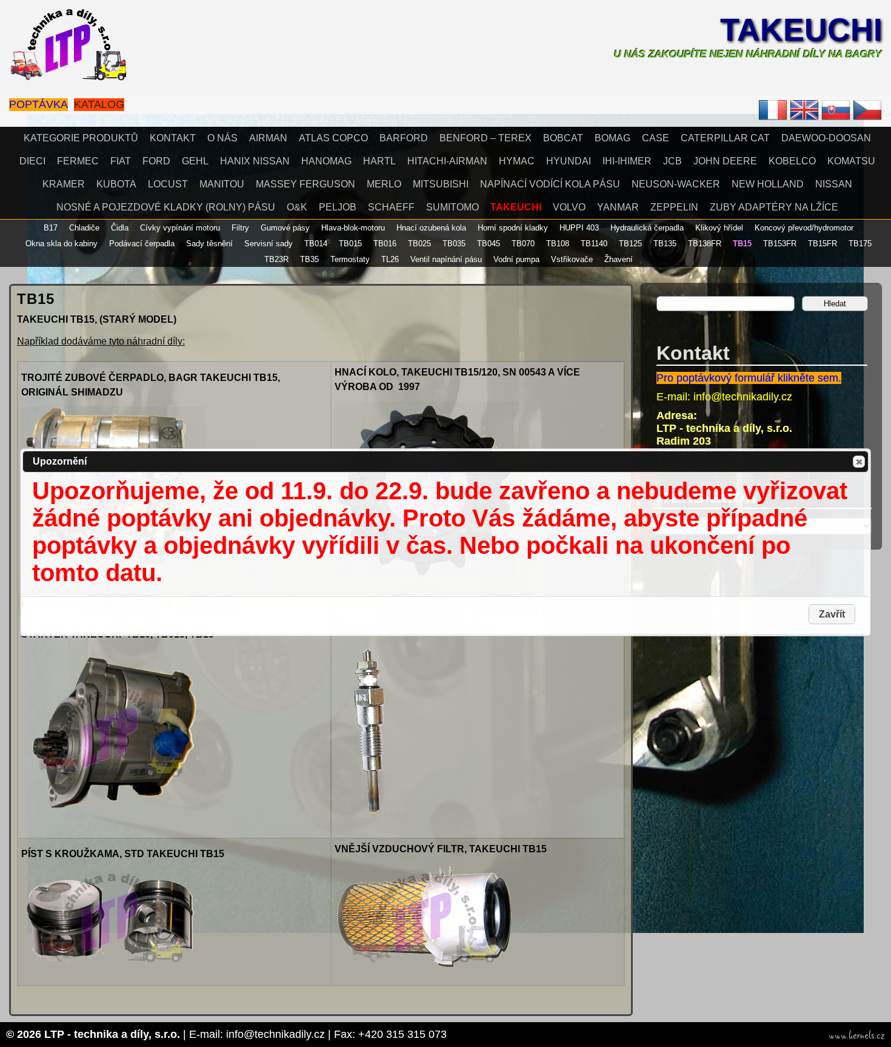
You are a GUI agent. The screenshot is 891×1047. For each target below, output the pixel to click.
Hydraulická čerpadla (647, 227)
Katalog (99, 104)
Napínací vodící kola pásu (550, 184)
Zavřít (859, 462)
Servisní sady (268, 243)
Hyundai (568, 161)
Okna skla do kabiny (61, 243)
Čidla (119, 227)
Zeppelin (674, 207)
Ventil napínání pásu (446, 259)
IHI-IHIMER (627, 161)
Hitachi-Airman (447, 161)
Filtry (240, 227)
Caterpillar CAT (725, 138)
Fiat (120, 161)
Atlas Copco (333, 138)
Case (655, 138)
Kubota (116, 184)
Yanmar (618, 207)
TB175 (860, 243)
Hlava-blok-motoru (353, 227)
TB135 (664, 243)
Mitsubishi (441, 184)
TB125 (630, 243)
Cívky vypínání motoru (180, 227)
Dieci (32, 161)
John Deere (725, 161)
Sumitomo (452, 207)
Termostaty (350, 259)
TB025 (419, 243)
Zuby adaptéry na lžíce (774, 207)
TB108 (557, 243)
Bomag (612, 138)
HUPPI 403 (579, 227)
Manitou (221, 184)
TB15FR (822, 243)
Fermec (78, 161)
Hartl (379, 161)
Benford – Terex (485, 138)
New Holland (768, 184)
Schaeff (391, 207)
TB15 (742, 243)
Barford (403, 138)
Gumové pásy (285, 227)
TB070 (523, 243)
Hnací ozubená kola (431, 227)
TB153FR (779, 243)
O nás (222, 138)
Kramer (63, 184)
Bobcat (563, 138)
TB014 (315, 243)
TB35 (309, 259)
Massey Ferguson (305, 184)
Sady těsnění (209, 243)
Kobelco (792, 161)
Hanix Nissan (255, 161)
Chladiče (84, 227)
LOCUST (168, 184)
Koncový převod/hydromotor (804, 227)
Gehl (195, 161)
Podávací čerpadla (142, 243)
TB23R (276, 259)
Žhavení (618, 259)
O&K (297, 207)
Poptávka (38, 104)
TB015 (350, 243)
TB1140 (594, 243)
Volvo (569, 207)
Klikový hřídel (719, 227)
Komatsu (851, 161)
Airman (268, 138)
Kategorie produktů (81, 138)
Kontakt (173, 138)
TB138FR (704, 243)
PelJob (337, 207)
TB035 (454, 243)
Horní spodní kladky (513, 227)
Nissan (833, 184)
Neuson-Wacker (676, 184)
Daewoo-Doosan (826, 138)
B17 (51, 227)
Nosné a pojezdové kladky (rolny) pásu (165, 207)
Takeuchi (801, 29)
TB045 (488, 243)
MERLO (384, 184)
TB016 (384, 243)
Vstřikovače (572, 259)
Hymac (517, 161)
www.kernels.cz (857, 1035)
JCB (672, 161)
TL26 (390, 259)
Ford (156, 161)
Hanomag (326, 161)
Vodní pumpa (516, 259)
